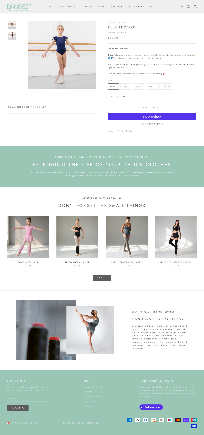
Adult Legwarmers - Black (176, 262)
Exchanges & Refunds (94, 387)
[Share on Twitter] (122, 131)
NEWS (101, 6)
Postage (88, 391)
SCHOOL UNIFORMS (68, 6)
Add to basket (152, 107)
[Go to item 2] (12, 35)
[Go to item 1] (12, 25)
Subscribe (17, 408)
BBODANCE (117, 6)
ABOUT (88, 6)
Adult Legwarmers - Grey (126, 262)
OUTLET (154, 6)
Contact (88, 406)
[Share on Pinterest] (126, 131)
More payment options (152, 123)
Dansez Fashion (117, 22)
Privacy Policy (90, 401)
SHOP (49, 6)
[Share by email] (130, 131)
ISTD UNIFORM (136, 6)
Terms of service (92, 396)
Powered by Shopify (92, 423)
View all (102, 277)
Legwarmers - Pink (28, 262)
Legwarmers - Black (77, 262)
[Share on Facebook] (118, 131)
